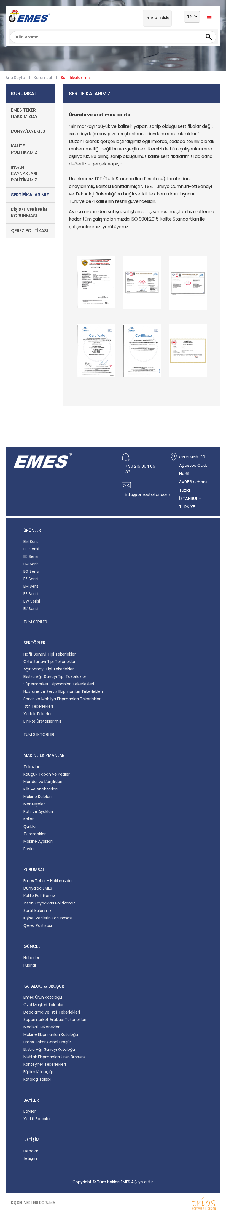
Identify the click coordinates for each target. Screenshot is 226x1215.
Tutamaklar (34, 834)
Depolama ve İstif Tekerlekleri (51, 1012)
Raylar (29, 848)
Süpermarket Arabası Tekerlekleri (54, 1019)
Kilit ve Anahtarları (40, 789)
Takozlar (31, 767)
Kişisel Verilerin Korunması (47, 918)
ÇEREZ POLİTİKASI (29, 230)
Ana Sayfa (15, 77)
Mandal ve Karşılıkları (42, 781)
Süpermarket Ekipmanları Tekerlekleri (58, 684)
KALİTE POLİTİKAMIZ (24, 149)
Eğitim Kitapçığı (38, 1072)
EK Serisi (30, 556)
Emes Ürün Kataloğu (42, 997)
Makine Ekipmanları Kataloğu (50, 1034)
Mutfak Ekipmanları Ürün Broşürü (54, 1057)
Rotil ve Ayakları (38, 811)
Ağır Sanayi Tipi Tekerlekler (48, 669)
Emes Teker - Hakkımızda (47, 881)
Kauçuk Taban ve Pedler (46, 774)
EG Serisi (31, 549)
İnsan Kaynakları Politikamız (49, 903)
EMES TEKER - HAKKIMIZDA (25, 113)
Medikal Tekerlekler (41, 1027)
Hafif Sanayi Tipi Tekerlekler (49, 654)
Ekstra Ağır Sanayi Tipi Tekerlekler (54, 676)
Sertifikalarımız (37, 910)
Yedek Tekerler (37, 714)
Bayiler (29, 1111)
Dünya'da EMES (37, 888)
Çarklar (30, 826)
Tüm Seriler (35, 622)
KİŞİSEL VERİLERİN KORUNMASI (29, 212)
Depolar (30, 1151)
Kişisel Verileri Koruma (33, 1202)
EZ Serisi (30, 579)
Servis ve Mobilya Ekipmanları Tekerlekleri (62, 699)
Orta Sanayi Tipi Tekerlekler (49, 661)
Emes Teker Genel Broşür (47, 1042)
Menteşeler (34, 804)
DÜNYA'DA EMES (28, 131)
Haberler (31, 958)
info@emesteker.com (147, 494)
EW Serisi (31, 601)
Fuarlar (29, 965)
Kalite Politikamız (39, 895)
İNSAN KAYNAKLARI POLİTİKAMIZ (24, 173)
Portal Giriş (157, 18)
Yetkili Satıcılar (37, 1118)
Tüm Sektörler (38, 734)
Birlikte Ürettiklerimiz (42, 721)
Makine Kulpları (37, 796)
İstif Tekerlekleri (38, 706)
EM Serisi (31, 541)
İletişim (30, 1158)
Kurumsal (43, 77)
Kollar (28, 819)
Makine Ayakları (38, 841)
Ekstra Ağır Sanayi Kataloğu (49, 1049)
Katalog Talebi (37, 1079)
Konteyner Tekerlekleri (44, 1064)
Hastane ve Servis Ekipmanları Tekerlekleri (63, 691)
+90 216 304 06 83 (140, 469)
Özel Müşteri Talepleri (43, 1004)
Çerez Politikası (37, 925)
